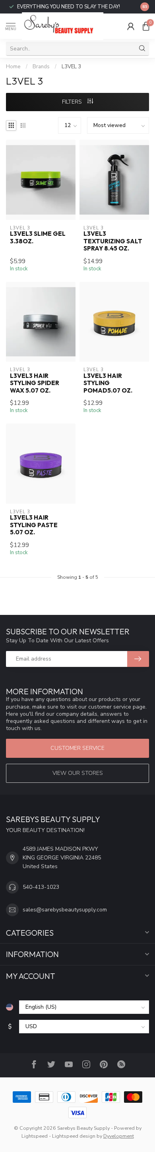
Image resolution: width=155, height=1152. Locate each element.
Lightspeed (34, 1136)
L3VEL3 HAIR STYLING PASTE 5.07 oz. (34, 525)
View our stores (77, 773)
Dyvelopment (118, 1136)
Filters (72, 102)
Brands (41, 66)
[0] (146, 26)
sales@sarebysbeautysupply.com (65, 909)
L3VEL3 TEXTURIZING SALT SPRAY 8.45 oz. (112, 241)
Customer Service (77, 748)
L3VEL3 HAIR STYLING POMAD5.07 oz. (107, 383)
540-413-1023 (41, 887)
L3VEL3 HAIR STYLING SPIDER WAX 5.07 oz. (34, 383)
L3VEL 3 (71, 66)
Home (13, 66)
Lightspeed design (73, 1136)
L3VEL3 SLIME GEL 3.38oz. (38, 237)
